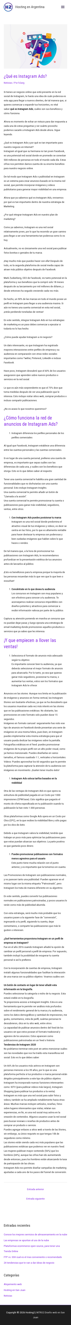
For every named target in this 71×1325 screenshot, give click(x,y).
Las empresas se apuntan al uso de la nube (26, 1240)
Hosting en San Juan (14, 1289)
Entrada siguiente (35, 1198)
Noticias (8, 82)
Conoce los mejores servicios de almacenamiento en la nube (35, 1234)
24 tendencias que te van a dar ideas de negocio (29, 1262)
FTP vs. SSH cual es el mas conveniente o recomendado (33, 1257)
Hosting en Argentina (29, 7)
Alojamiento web (13, 1284)
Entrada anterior (35, 1189)
